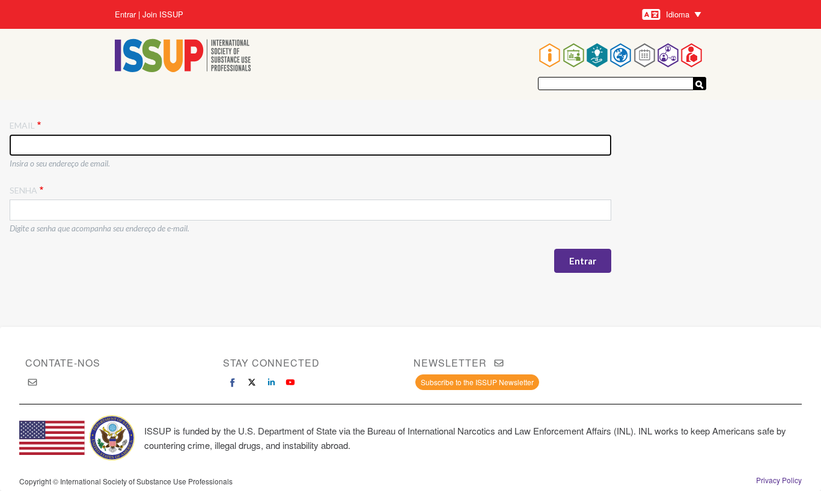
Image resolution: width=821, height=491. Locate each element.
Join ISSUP (162, 14)
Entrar (125, 14)
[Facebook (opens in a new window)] (232, 382)
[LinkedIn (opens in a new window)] (271, 382)
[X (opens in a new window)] (252, 382)
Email (22, 125)
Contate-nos (62, 363)
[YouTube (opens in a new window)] (290, 382)
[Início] (183, 56)
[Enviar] (699, 83)
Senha (23, 190)
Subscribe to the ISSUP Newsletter (477, 382)
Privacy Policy (779, 480)
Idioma (677, 14)
